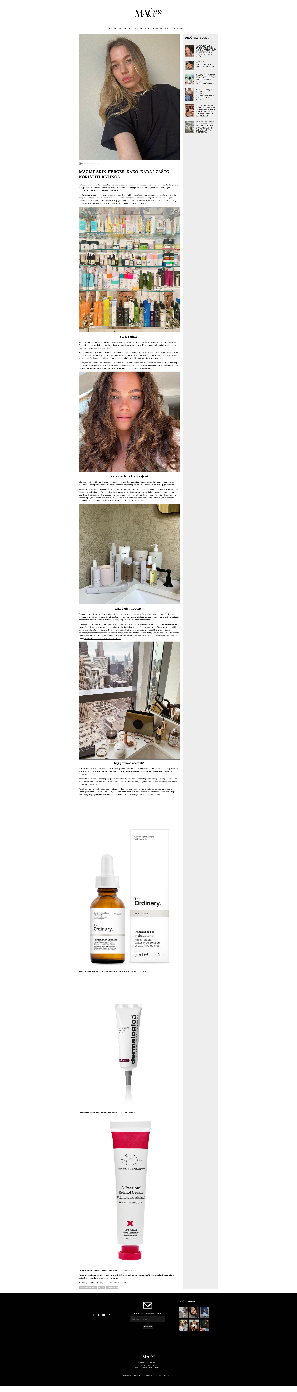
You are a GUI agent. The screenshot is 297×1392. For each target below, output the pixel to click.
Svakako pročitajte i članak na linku (154, 792)
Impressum (127, 1376)
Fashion (118, 28)
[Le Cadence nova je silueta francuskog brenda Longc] (204, 1325)
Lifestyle (138, 28)
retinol (101, 1288)
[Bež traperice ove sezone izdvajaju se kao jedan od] (183, 1312)
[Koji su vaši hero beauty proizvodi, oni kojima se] (194, 1325)
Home (109, 28)
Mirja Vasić (86, 163)
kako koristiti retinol (88, 1288)
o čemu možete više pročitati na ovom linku (102, 638)
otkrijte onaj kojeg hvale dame (143, 794)
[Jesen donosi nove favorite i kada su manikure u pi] (194, 1312)
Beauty (128, 28)
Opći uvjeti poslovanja (144, 1376)
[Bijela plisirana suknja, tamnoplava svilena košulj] (204, 1312)
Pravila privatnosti (164, 1376)
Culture (149, 28)
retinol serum (113, 1288)
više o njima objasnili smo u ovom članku (95, 348)
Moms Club (162, 28)
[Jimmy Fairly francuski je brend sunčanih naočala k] (183, 1325)
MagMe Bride (176, 28)
